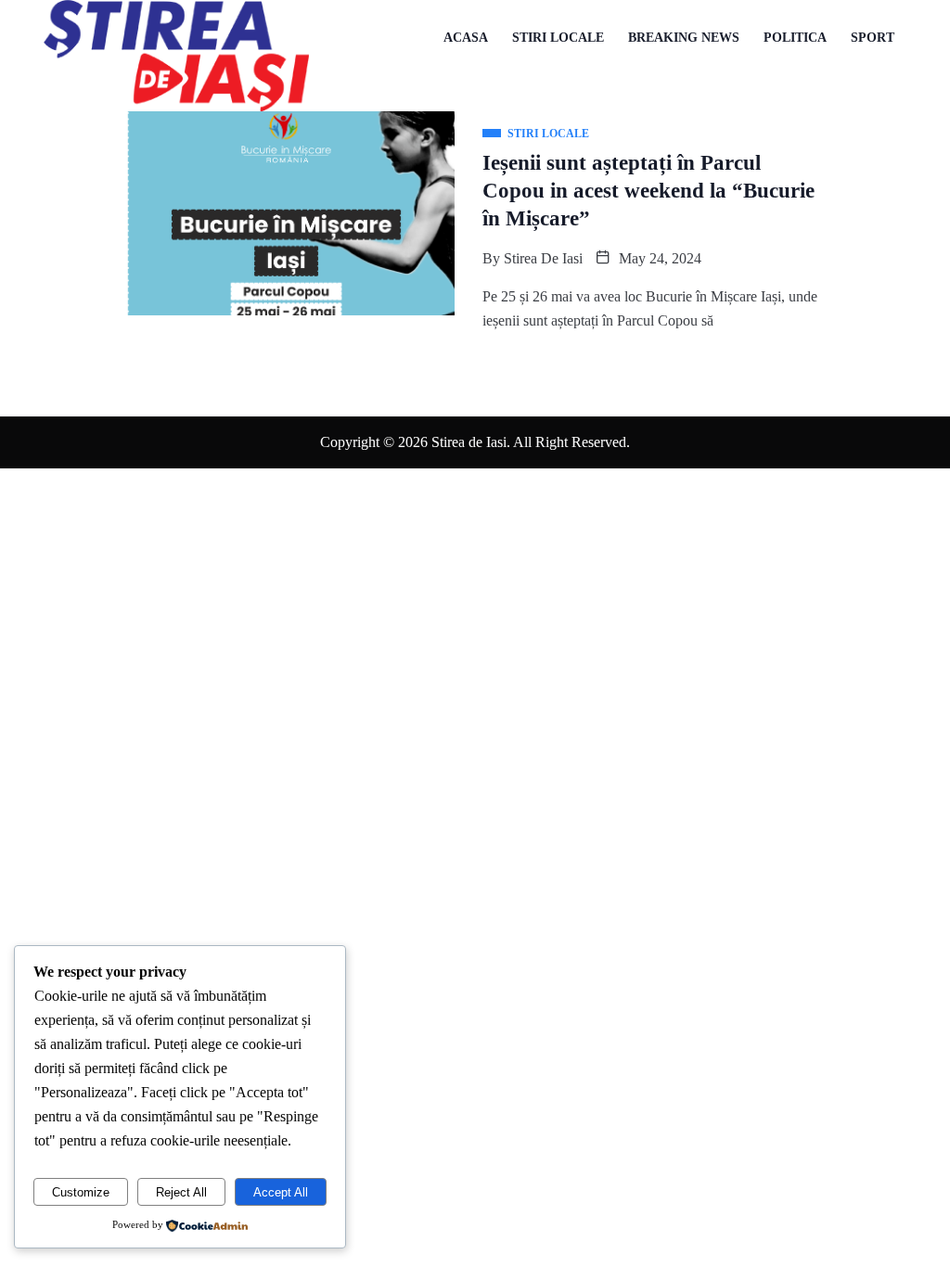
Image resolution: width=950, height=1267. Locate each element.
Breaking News (683, 38)
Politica (795, 38)
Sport (872, 38)
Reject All (181, 1192)
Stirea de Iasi (543, 258)
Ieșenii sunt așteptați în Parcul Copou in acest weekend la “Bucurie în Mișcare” (648, 190)
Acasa (465, 38)
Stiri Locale (558, 38)
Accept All (280, 1192)
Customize (80, 1192)
